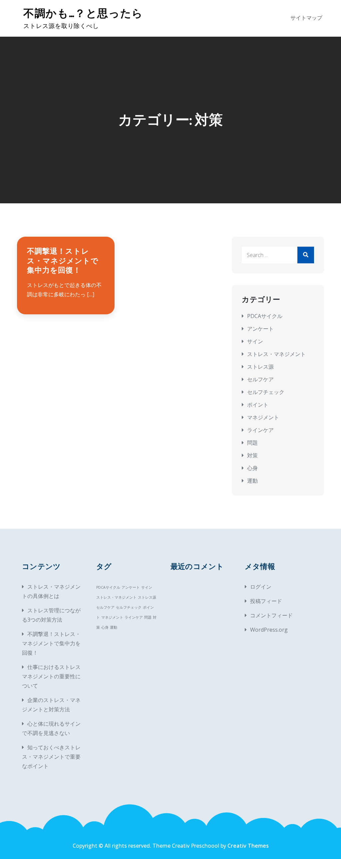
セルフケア (260, 379)
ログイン (260, 586)
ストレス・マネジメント (276, 354)
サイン (255, 341)
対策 (252, 455)
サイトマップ (306, 18)
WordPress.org (269, 629)
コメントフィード (271, 615)
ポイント (257, 404)
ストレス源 (260, 366)
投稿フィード (266, 601)
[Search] (305, 255)
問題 (252, 442)
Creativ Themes (248, 845)
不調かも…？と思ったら (83, 13)
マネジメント (263, 417)
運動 (252, 480)
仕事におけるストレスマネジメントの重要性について (51, 676)
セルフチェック (265, 392)
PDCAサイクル (264, 316)
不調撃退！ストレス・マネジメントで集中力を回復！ (63, 261)
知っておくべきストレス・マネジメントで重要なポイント (51, 757)
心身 (252, 468)
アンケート (260, 328)
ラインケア (260, 430)
